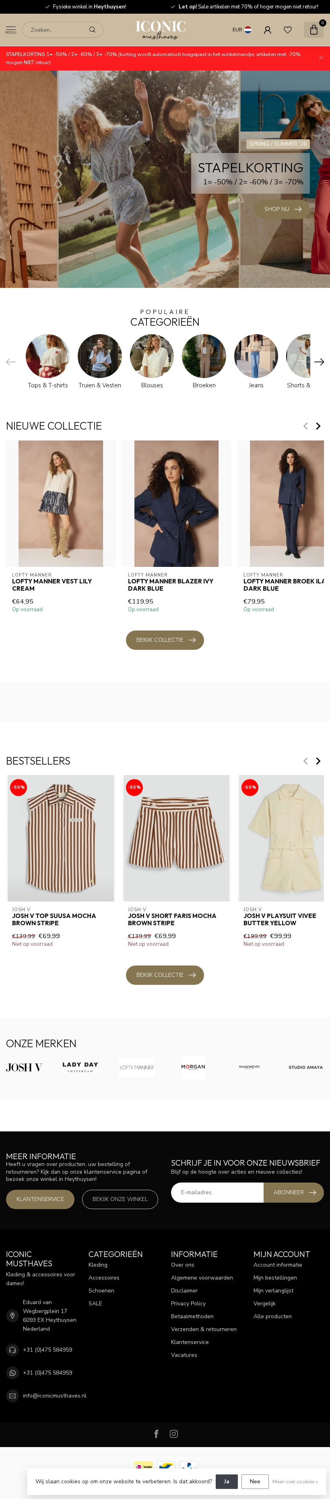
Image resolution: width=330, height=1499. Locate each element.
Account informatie (278, 1265)
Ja (226, 1481)
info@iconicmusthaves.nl (55, 1396)
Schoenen (101, 1290)
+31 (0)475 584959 (47, 1350)
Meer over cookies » (295, 1481)
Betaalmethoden (192, 1316)
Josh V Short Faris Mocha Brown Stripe (172, 919)
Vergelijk (265, 1303)
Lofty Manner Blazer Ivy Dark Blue (170, 584)
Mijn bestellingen (275, 1278)
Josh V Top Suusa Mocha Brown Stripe (54, 919)
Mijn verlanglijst (273, 1290)
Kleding (98, 1265)
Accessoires (104, 1278)
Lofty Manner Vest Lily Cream (52, 584)
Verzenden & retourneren (204, 1329)
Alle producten (273, 1316)
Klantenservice (40, 1199)
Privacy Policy (188, 1303)
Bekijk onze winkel (120, 1199)
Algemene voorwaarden (202, 1278)
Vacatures (184, 1355)
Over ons (182, 1265)
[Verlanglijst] (288, 30)
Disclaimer (184, 1290)
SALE (95, 1303)
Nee (255, 1481)
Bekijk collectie (160, 640)
